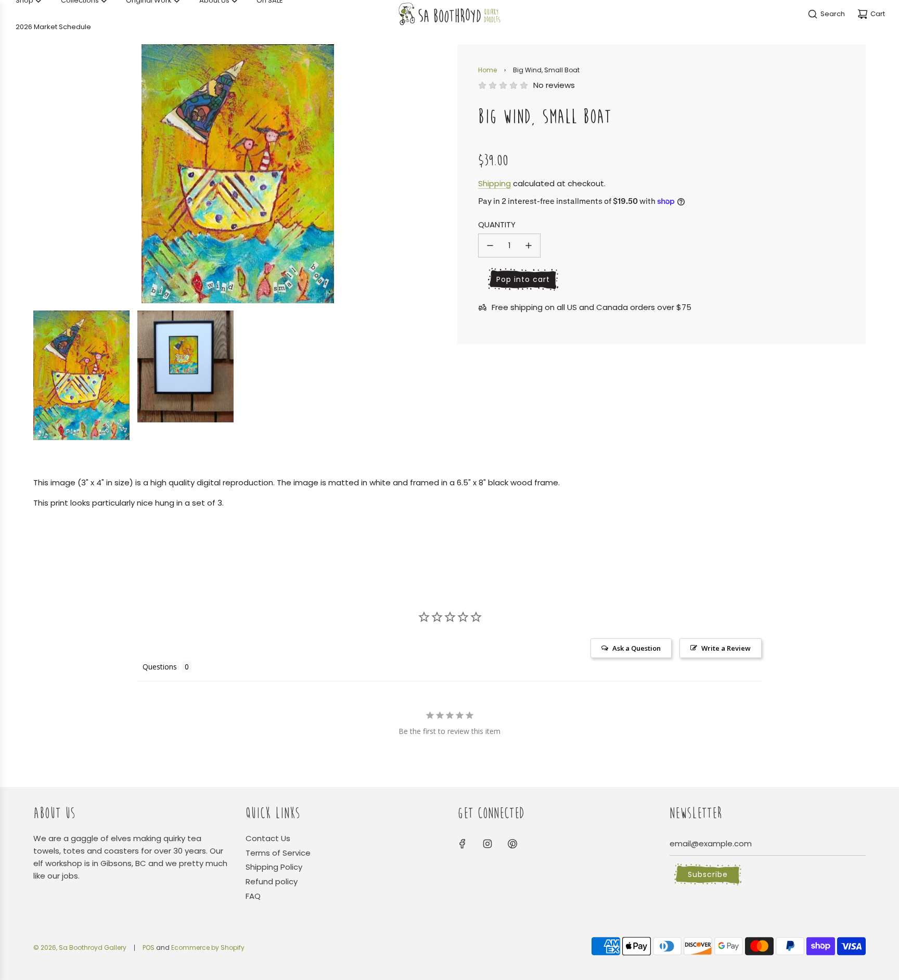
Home (487, 70)
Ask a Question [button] (636, 648)
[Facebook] (462, 843)
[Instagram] (487, 843)
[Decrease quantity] (490, 245)
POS (149, 947)
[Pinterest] (512, 843)
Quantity (497, 224)
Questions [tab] (160, 667)
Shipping (494, 183)
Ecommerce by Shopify (208, 947)
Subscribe (708, 874)
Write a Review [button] (726, 648)
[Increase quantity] (528, 245)
